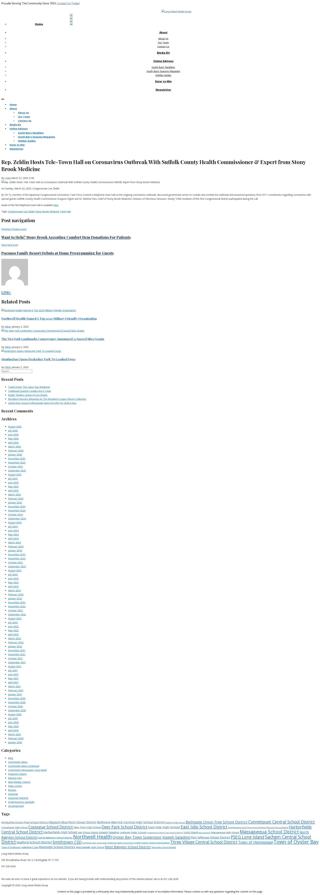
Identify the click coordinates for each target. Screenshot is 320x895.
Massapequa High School (225, 832)
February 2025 (16, 498)
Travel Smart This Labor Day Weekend (29, 387)
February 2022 (16, 642)
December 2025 (16, 458)
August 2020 (15, 714)
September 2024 (17, 518)
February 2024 (16, 546)
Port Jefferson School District (210, 837)
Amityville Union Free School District (25, 822)
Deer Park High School (87, 827)
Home (39, 24)
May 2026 (13, 438)
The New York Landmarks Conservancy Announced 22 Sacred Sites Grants (52, 339)
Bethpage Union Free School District (217, 822)
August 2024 (15, 522)
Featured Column (17, 774)
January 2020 (15, 742)
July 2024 (13, 526)
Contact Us (163, 46)
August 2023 (15, 570)
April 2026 (13, 442)
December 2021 (16, 650)
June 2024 (13, 530)
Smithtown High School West (120, 843)
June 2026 (13, 434)
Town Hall (65, 211)
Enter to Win (163, 81)
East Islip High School (164, 827)
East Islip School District (204, 827)
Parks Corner (15, 786)
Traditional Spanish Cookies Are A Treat (29, 391)
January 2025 (15, 502)
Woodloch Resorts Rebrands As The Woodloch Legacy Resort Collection (47, 399)
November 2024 (17, 510)
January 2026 (15, 454)
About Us (163, 38)
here (56, 205)
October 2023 (15, 562)
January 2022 (15, 646)
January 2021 (15, 694)
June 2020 (13, 722)
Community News (17, 762)
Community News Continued (23, 766)
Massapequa (204, 832)
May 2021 (13, 678)
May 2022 (13, 630)
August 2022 (15, 618)
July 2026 (13, 430)
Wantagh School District (57, 847)
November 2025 (17, 462)
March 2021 (14, 686)
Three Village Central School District (204, 842)
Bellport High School (175, 822)
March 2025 (14, 494)
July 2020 (13, 718)
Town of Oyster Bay (296, 841)
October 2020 (15, 706)
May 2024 (13, 534)
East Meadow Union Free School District (247, 827)
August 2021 (15, 666)
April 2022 (13, 634)
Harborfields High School (60, 832)
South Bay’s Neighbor (163, 67)
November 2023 (17, 558)
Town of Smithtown (11, 847)
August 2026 (15, 426)
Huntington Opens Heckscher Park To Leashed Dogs (38, 359)
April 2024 (13, 538)
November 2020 (17, 702)
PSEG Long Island (247, 837)
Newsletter (163, 90)
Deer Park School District (125, 827)
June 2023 (13, 578)
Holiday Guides (163, 75)
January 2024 (15, 550)
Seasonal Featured (18, 798)
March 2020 (14, 734)
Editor (8, 326)
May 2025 (13, 486)
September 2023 (17, 566)
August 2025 (15, 474)
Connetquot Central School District (281, 822)
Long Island (191, 832)
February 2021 (16, 690)
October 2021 (15, 658)
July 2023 (13, 574)
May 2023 (13, 582)
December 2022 (16, 602)
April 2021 (13, 682)
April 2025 (13, 490)
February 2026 (16, 450)
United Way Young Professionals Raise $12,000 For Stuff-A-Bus (42, 403)
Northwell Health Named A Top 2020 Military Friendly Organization (49, 319)
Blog (10, 758)
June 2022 (13, 626)
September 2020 (17, 710)
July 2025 (13, 478)
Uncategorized (16, 806)
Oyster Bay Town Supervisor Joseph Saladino (151, 837)
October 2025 (15, 466)
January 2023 (15, 598)
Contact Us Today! (68, 3)
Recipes (12, 790)
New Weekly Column (19, 782)
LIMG (8, 178)
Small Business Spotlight (21, 802)
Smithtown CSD (67, 842)
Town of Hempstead (255, 842)
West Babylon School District (128, 847)
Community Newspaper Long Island (27, 770)
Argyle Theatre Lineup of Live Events (28, 395)
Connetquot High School (14, 827)
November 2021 (17, 654)
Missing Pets (15, 778)
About (163, 32)
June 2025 (13, 482)
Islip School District (88, 832)
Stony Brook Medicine (47, 211)
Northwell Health (92, 836)
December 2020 (16, 698)
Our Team (163, 42)
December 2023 (16, 554)
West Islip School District (164, 847)
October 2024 (15, 514)
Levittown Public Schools (133, 832)
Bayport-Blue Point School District (73, 822)
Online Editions (163, 61)
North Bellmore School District (55, 837)
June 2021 (13, 674)
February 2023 (16, 594)
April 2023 (13, 586)
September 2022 (17, 614)
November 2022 (17, 606)
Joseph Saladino (109, 832)
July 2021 (13, 670)
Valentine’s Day (29, 847)
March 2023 (14, 590)
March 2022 (14, 638)
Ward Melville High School (90, 847)
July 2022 (13, 622)
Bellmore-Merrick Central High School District (131, 822)
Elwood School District (277, 827)
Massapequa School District (269, 832)
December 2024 (16, 506)
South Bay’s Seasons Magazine (163, 71)
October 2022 (15, 610)
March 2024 (14, 542)
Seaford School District (34, 842)
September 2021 (17, 662)
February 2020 (16, 738)
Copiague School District (50, 827)
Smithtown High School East (94, 843)
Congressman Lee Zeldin (21, 211)
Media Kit (163, 53)
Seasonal (13, 794)
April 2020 (13, 730)
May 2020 (13, 726)
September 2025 (17, 470)
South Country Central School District (152, 842)
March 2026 (14, 446)
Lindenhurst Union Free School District (165, 832)
